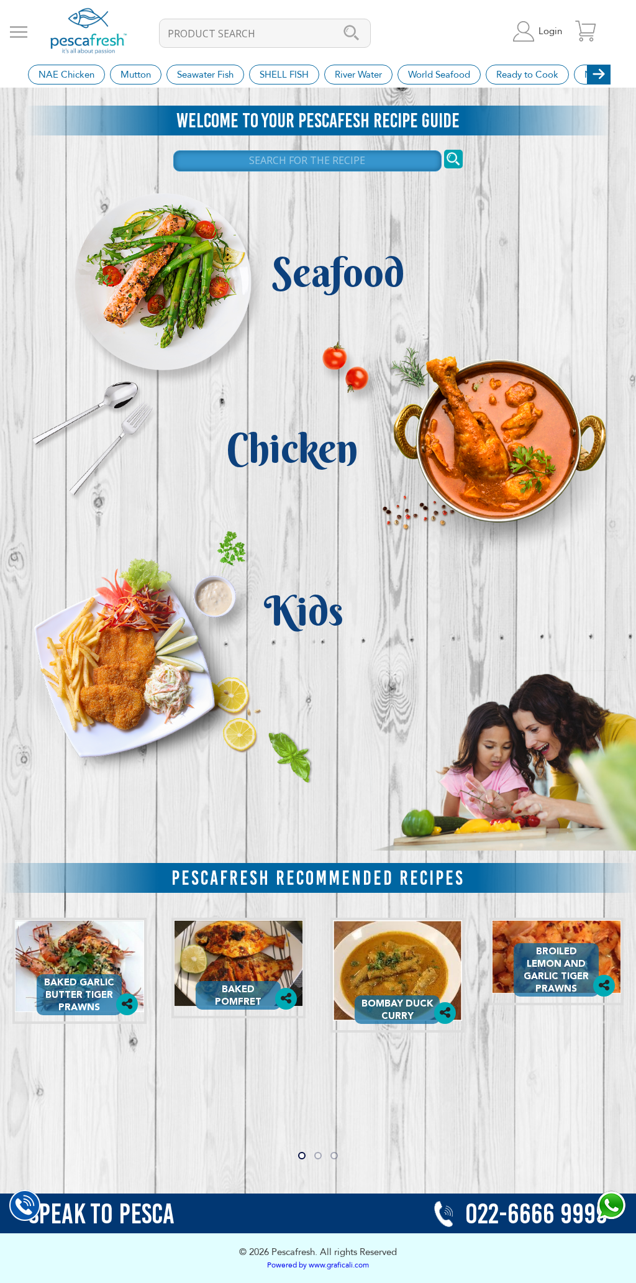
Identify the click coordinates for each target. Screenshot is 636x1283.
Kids (303, 611)
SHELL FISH (284, 74)
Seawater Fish (205, 74)
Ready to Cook (527, 74)
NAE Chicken (66, 74)
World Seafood (439, 74)
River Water (358, 74)
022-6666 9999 (533, 1213)
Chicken (292, 448)
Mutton (135, 74)
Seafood (338, 272)
